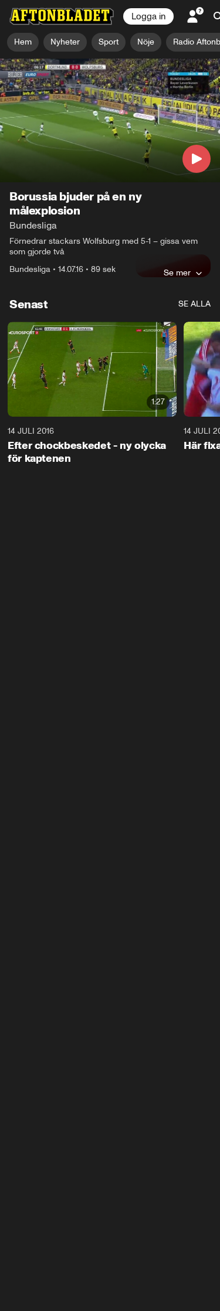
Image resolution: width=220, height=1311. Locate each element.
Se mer (177, 272)
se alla (194, 304)
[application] (110, 120)
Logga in (148, 16)
